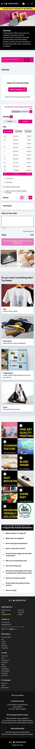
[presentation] (17, 88)
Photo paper (4, 662)
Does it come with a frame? (15, 548)
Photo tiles (4, 666)
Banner (3, 685)
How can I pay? (11, 590)
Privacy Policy (4, 648)
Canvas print (4, 656)
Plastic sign (4, 683)
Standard (25, 121)
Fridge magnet (5, 669)
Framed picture (5, 660)
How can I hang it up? (13, 566)
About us (3, 643)
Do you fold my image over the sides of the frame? (19, 555)
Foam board (4, 673)
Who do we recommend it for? (16, 561)
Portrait (20, 131)
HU (32, 4)
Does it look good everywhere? (17, 543)
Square (29, 131)
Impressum (4, 646)
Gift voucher (4, 675)
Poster (3, 658)
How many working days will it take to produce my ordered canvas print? (19, 572)
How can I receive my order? (16, 578)
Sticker (3, 664)
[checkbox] (4, 187)
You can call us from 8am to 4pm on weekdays (12, 626)
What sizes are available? (15, 538)
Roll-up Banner (5, 687)
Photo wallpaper (5, 671)
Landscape (9, 131)
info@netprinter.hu (6, 624)
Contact (3, 641)
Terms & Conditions (6, 637)
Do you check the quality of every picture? (18, 584)
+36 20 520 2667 (5, 622)
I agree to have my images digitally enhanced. (16, 192)
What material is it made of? (16, 533)
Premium (9, 121)
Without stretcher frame (12, 187)
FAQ (2, 639)
